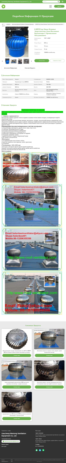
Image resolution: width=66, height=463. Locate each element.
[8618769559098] (36, 450)
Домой (3, 24)
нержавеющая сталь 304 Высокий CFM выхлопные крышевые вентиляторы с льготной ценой (17, 414)
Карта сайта (12, 460)
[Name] (58, 1)
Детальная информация (10, 68)
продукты (8, 24)
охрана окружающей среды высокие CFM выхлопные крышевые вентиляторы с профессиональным (17, 383)
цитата (59, 6)
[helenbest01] (40, 450)
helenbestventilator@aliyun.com (11, 441)
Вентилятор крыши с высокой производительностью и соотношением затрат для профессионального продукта (49, 383)
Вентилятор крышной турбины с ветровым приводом (23, 24)
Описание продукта (30, 68)
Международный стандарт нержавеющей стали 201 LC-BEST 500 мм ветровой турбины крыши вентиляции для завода (17, 351)
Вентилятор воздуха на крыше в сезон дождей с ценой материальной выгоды (49, 351)
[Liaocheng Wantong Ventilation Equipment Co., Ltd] (9, 6)
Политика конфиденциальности (5, 460)
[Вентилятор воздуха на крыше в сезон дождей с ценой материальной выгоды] (49, 339)
